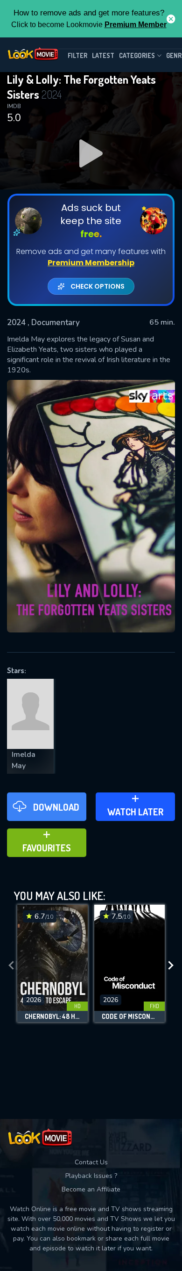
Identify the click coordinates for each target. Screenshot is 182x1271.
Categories (137, 55)
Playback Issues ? (91, 1175)
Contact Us (91, 1162)
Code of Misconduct (129, 1016)
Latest (103, 55)
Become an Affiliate (91, 1189)
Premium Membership (91, 262)
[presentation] (11, 966)
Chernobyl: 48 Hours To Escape (52, 1016)
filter (77, 55)
